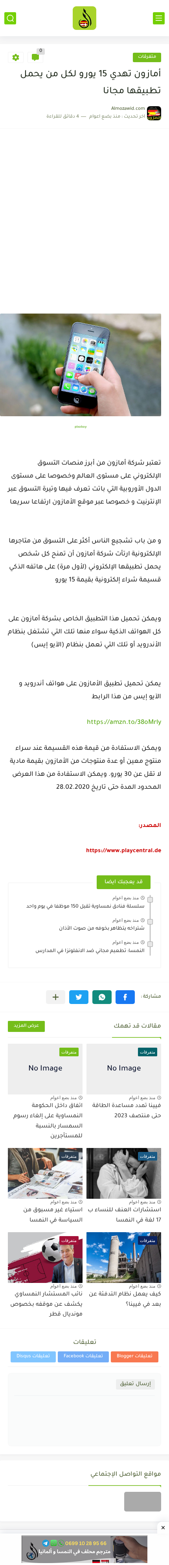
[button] (125, 997)
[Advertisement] (84, 225)
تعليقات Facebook (83, 1356)
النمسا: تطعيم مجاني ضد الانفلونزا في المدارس (90, 951)
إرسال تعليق (135, 1384)
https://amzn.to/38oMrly (124, 722)
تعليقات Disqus (33, 1356)
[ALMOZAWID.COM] (84, 18)
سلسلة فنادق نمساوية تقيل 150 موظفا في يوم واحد (85, 907)
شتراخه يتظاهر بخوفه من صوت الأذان (102, 929)
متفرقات (147, 57)
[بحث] (10, 18)
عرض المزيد (26, 1026)
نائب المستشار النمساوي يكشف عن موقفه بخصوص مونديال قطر (46, 1305)
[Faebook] (142, 1501)
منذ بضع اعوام (125, 898)
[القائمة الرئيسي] (159, 18)
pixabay (80, 427)
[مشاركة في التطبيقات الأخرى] (55, 997)
